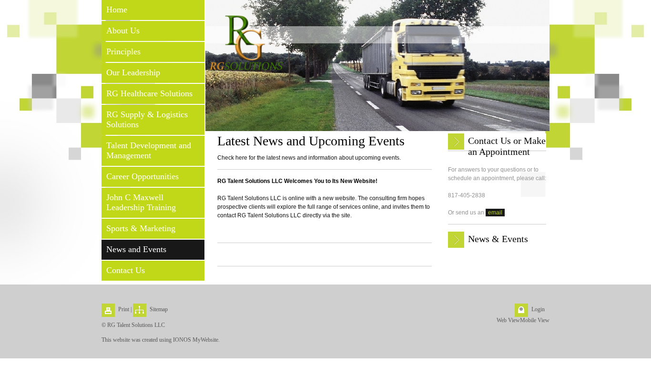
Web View (508, 320)
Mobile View (534, 320)
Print (123, 309)
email (495, 212)
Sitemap (159, 309)
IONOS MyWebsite (195, 339)
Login (538, 309)
